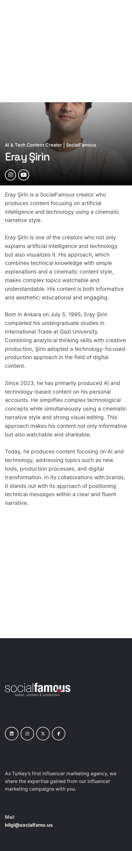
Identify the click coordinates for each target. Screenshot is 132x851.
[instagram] (10, 174)
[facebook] (58, 733)
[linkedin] (11, 733)
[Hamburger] (13, 51)
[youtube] (23, 174)
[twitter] (43, 733)
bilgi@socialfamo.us (29, 825)
